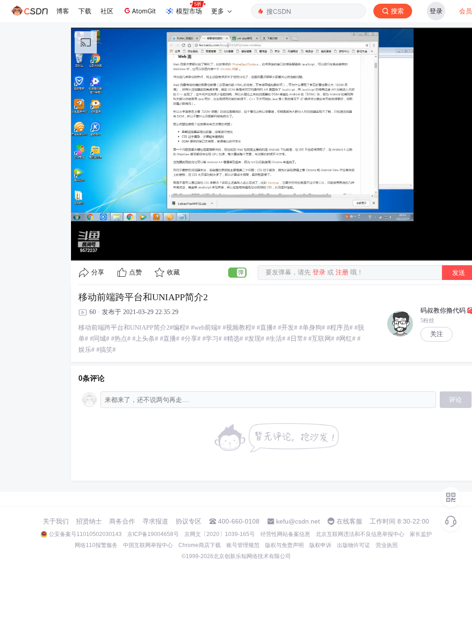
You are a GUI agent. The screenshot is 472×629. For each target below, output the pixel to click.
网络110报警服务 (96, 545)
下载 (84, 11)
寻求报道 (155, 521)
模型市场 (189, 11)
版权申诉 (320, 545)
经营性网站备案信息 (285, 534)
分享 (97, 272)
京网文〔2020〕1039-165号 (219, 534)
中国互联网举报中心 (148, 545)
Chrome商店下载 (199, 545)
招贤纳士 (89, 521)
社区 (106, 11)
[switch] (237, 272)
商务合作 (122, 521)
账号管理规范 (243, 545)
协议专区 (188, 521)
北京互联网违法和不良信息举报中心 (360, 534)
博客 (62, 11)
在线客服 (349, 521)
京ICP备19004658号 (153, 534)
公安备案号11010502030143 (85, 534)
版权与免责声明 (284, 545)
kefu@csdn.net (298, 521)
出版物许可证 (353, 545)
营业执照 (387, 545)
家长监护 (421, 534)
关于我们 (56, 521)
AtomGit (144, 11)
